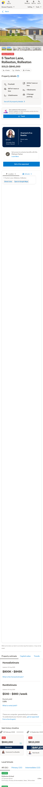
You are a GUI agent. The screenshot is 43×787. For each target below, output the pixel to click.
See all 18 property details (13, 101)
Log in (39, 3)
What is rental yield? (9, 705)
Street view (8, 181)
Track (23, 116)
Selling (30, 7)
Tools (38, 7)
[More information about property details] (18, 76)
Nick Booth (35, 753)
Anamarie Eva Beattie (13, 752)
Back (7, 11)
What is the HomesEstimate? (13, 677)
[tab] (11, 174)
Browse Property (7, 7)
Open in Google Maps (21, 181)
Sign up (34, 3)
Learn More (15, 156)
